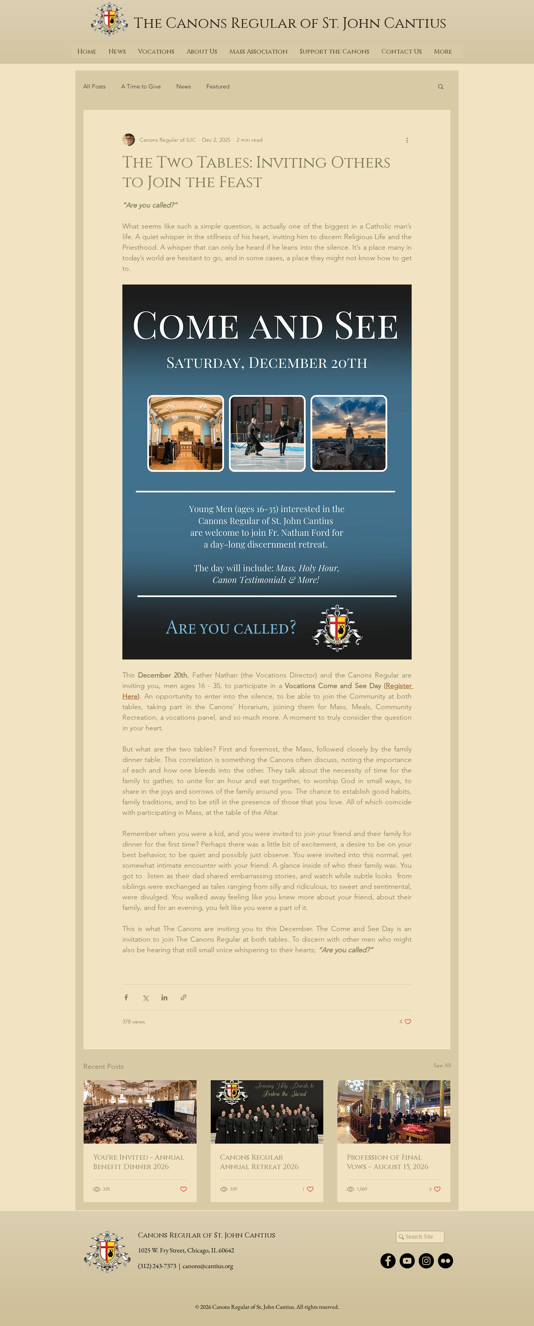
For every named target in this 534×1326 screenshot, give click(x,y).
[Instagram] (426, 1260)
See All (442, 1065)
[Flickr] (445, 1260)
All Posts (94, 86)
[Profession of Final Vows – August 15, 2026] (393, 1112)
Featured (217, 86)
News (183, 86)
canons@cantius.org (208, 1265)
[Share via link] (183, 997)
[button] (440, 86)
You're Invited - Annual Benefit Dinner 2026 (138, 1162)
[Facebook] (388, 1260)
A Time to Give (141, 86)
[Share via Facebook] (126, 997)
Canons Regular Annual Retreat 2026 (259, 1162)
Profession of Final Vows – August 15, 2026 (387, 1162)
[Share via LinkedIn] (164, 997)
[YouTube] (407, 1260)
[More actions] (407, 139)
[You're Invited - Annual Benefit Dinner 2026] (140, 1112)
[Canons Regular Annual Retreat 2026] (267, 1112)
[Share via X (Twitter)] (145, 997)
